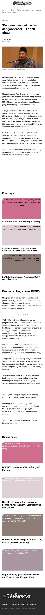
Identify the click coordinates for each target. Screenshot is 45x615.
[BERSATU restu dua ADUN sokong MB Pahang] (21, 208)
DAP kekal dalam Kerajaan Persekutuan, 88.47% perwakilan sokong (21, 278)
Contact (33, 604)
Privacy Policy (15, 604)
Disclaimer (5, 604)
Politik (12, 10)
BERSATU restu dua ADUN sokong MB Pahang (21, 222)
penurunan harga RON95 (12, 300)
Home (4, 10)
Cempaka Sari (6, 39)
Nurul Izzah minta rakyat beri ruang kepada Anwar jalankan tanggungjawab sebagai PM (19, 249)
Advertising (25, 604)
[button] (2, 3)
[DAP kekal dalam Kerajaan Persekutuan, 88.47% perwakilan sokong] (21, 264)
